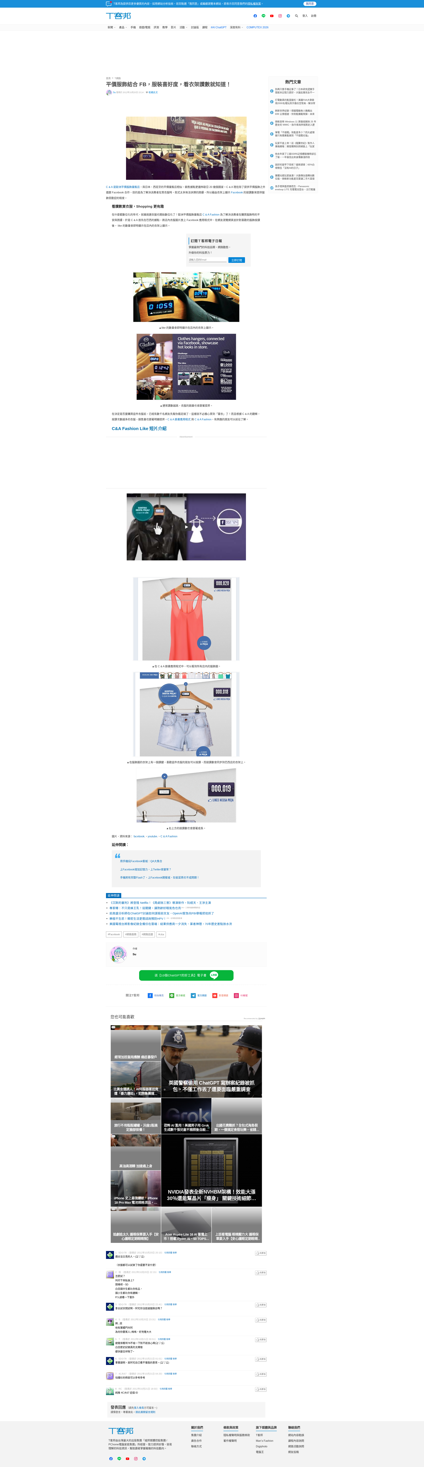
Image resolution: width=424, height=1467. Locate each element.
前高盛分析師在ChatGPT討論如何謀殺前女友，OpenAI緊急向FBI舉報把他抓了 (161, 913)
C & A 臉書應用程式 (179, 419)
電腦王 (260, 1452)
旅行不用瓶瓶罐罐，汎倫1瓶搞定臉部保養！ (135, 1128)
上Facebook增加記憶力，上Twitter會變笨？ (145, 869)
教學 (165, 27)
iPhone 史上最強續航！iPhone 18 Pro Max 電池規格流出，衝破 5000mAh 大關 (136, 1200)
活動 (182, 27)
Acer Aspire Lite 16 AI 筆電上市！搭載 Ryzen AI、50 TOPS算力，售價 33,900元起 (186, 1237)
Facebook (237, 192)
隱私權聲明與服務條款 (236, 1435)
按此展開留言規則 (145, 1412)
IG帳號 (244, 995)
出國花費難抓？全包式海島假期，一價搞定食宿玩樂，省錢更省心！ (236, 1128)
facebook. (139, 836)
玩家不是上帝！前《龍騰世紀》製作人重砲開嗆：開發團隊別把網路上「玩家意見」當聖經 (295, 146)
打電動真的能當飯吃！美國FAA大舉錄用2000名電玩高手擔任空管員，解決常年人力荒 (295, 103)
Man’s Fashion (264, 1440)
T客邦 (259, 1435)
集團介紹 (196, 1435)
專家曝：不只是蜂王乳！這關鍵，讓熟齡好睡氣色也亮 (145, 908)
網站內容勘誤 (296, 1435)
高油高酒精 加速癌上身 (135, 1166)
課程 (205, 27)
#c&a (161, 934)
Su (114, 92)
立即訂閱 (236, 260)
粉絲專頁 (159, 995)
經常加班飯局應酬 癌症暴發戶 (136, 1057)
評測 (156, 27)
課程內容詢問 (296, 1440)
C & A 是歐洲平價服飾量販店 (123, 187)
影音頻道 (223, 995)
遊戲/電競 (144, 27)
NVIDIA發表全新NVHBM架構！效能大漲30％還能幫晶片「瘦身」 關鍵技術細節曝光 (211, 1195)
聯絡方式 (196, 1446)
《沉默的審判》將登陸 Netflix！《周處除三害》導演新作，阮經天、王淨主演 (160, 902)
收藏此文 (153, 92)
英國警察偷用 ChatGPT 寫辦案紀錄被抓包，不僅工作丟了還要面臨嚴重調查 (212, 1086)
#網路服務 (130, 934)
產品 (121, 27)
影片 (173, 27)
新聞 (110, 27)
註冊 (313, 15)
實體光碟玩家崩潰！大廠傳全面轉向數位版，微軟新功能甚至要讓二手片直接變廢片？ (295, 178)
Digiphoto (261, 1446)
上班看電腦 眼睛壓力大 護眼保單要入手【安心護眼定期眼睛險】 (237, 1237)
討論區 (195, 27)
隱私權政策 (254, 3)
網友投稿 (293, 1452)
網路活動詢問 (296, 1446)
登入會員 (139, 1407)
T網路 (118, 78)
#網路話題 (147, 934)
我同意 (310, 3)
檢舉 (175, 1253)
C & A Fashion (210, 214)
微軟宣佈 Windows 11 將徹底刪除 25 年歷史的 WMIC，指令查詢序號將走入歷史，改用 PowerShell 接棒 (295, 124)
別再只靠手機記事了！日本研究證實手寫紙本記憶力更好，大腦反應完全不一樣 (295, 92)
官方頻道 (202, 995)
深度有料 (235, 27)
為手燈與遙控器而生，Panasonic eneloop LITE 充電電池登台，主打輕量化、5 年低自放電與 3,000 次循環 (295, 189)
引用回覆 (168, 1253)
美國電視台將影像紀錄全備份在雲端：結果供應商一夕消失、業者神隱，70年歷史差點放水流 (170, 924)
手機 (133, 27)
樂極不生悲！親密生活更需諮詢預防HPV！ (137, 918)
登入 (305, 15)
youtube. (153, 836)
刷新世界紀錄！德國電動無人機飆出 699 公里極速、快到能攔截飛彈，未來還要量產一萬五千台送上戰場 (295, 113)
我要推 (261, 1253)
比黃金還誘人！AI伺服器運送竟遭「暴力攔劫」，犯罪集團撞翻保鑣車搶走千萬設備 (135, 1091)
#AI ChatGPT (219, 27)
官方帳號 (180, 995)
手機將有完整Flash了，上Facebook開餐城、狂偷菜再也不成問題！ (159, 877)
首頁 (108, 78)
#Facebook (114, 934)
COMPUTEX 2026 (257, 27)
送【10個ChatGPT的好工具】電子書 (181, 975)
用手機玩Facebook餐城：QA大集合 (141, 861)
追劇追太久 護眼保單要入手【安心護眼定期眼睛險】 (136, 1237)
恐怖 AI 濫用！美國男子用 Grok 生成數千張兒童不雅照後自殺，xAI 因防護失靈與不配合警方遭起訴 (186, 1128)
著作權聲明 (230, 1440)
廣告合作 (196, 1440)
